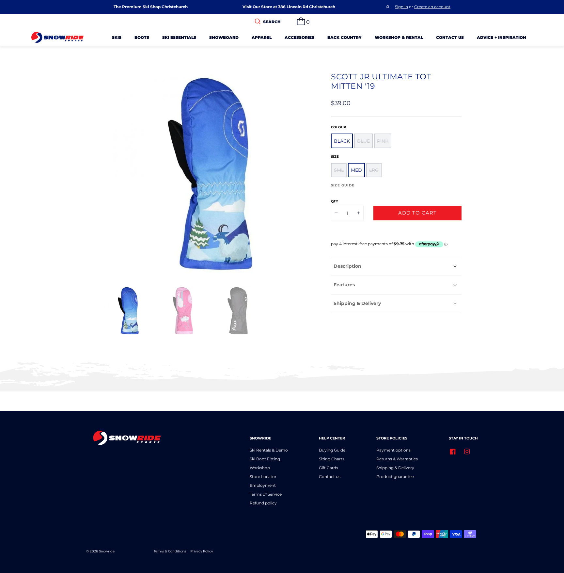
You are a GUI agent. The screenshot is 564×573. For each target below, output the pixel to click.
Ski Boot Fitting (265, 458)
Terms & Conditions (170, 551)
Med (356, 170)
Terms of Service (266, 494)
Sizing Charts (331, 458)
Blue (363, 141)
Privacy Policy (201, 551)
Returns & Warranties (397, 458)
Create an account (432, 6)
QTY (334, 201)
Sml (339, 170)
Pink (382, 141)
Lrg (374, 170)
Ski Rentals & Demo (269, 450)
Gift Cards (328, 467)
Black (342, 141)
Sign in (401, 6)
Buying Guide (332, 450)
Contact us (329, 476)
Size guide (342, 185)
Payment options (393, 450)
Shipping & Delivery (395, 467)
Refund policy (263, 503)
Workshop (260, 467)
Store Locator (263, 476)
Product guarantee (395, 476)
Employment (263, 485)
